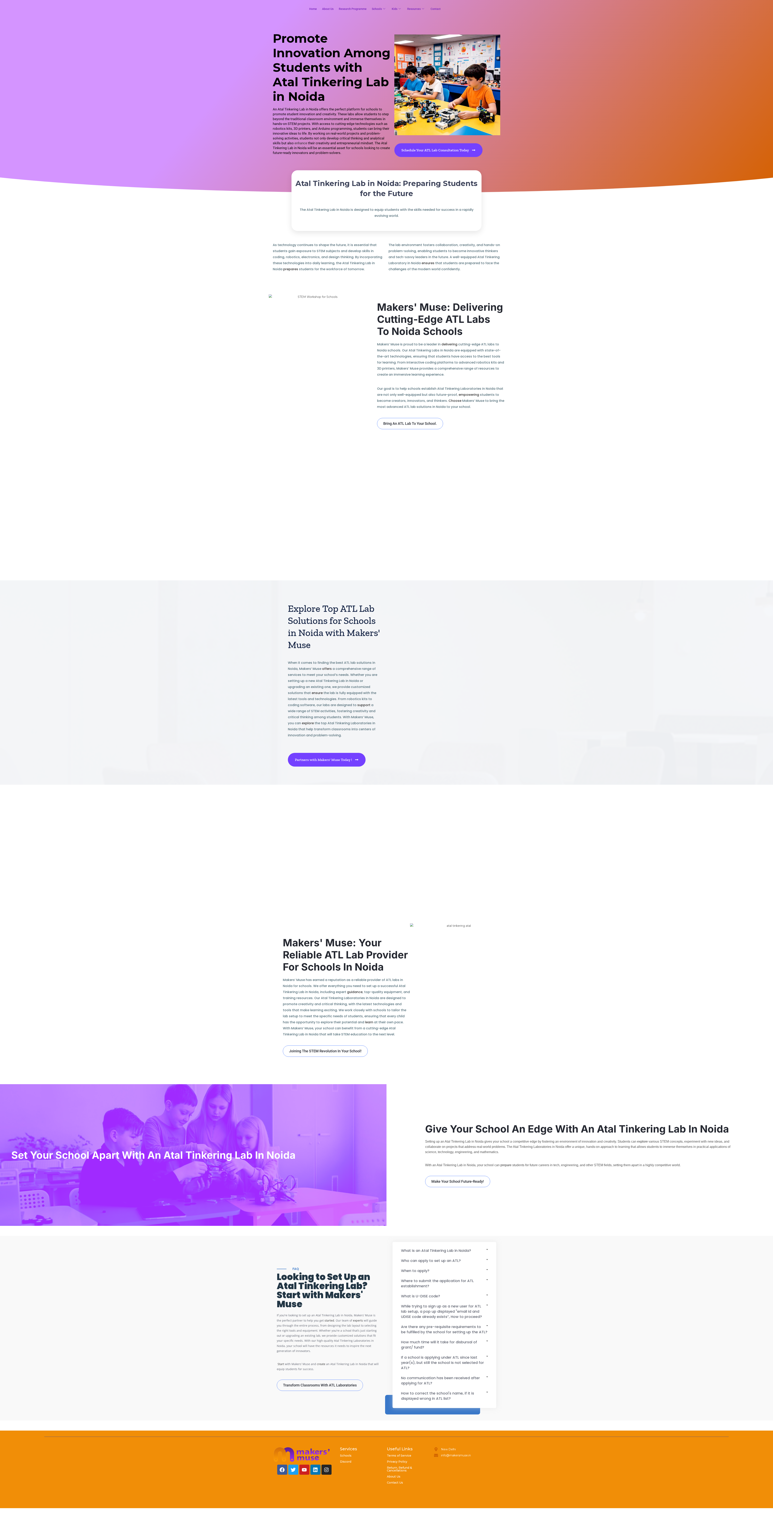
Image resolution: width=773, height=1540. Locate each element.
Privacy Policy (397, 1461)
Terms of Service (399, 1455)
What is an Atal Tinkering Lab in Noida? (436, 1250)
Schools (377, 8)
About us (328, 8)
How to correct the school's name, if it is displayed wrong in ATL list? (437, 1396)
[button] (444, 1251)
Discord (345, 1461)
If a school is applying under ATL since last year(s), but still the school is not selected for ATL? (442, 1362)
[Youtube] (304, 1470)
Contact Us (395, 1482)
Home (313, 8)
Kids (394, 8)
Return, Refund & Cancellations (399, 1469)
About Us (393, 1476)
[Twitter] (293, 1470)
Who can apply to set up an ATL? (431, 1260)
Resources (414, 8)
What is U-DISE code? (420, 1296)
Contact (436, 8)
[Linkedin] (315, 1470)
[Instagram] (326, 1470)
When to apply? (415, 1270)
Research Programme (353, 8)
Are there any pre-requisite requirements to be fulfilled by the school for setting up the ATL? (444, 1329)
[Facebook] (282, 1470)
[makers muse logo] (302, 1454)
